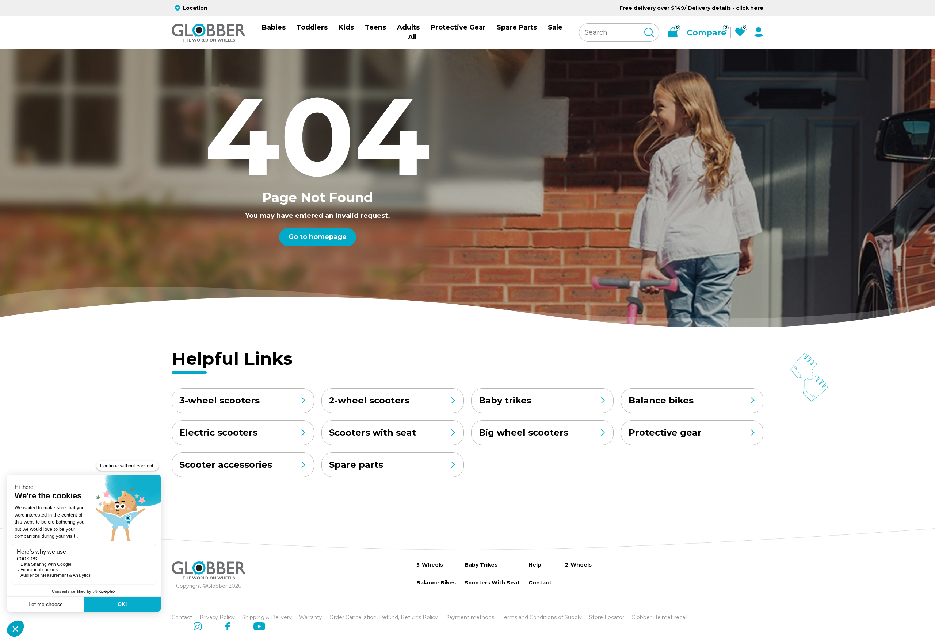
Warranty (310, 617)
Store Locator (606, 617)
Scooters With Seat (492, 582)
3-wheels (429, 564)
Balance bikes (661, 400)
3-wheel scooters (219, 400)
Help (534, 564)
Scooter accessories (225, 464)
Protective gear (665, 432)
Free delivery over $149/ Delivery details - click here (691, 8)
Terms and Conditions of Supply (541, 617)
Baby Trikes (481, 564)
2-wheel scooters (369, 400)
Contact (540, 582)
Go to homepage (318, 237)
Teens (375, 27)
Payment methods (469, 617)
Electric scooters (218, 432)
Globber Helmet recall (659, 617)
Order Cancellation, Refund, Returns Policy (383, 617)
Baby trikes (505, 400)
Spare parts (356, 464)
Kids (346, 27)
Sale (555, 27)
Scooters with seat (372, 432)
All (412, 37)
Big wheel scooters (523, 432)
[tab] (326, 301)
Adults (408, 27)
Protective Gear (458, 27)
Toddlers (312, 27)
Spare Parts (517, 27)
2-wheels (578, 564)
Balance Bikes (436, 582)
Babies (274, 27)
